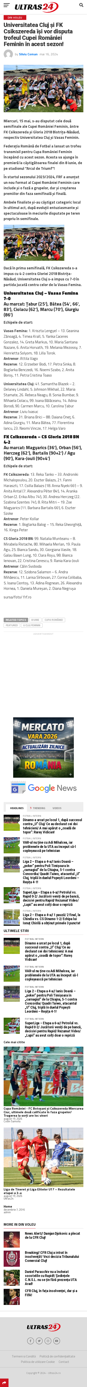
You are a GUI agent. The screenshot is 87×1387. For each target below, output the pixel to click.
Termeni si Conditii (24, 1356)
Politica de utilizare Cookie (38, 1361)
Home (8, 1206)
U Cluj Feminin (31, 625)
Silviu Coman (28, 54)
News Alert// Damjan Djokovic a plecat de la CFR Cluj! (52, 1235)
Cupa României (54, 620)
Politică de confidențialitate (57, 1356)
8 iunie (35, 620)
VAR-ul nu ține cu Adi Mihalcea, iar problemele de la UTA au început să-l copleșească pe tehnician (49, 846)
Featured (12, 625)
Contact (64, 1361)
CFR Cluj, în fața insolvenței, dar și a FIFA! (51, 1293)
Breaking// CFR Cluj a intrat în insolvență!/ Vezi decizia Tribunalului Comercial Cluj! (52, 1256)
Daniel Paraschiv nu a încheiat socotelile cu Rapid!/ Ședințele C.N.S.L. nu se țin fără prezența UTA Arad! (51, 1278)
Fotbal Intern (34, 939)
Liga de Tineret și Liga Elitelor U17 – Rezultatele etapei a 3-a (39, 1191)
